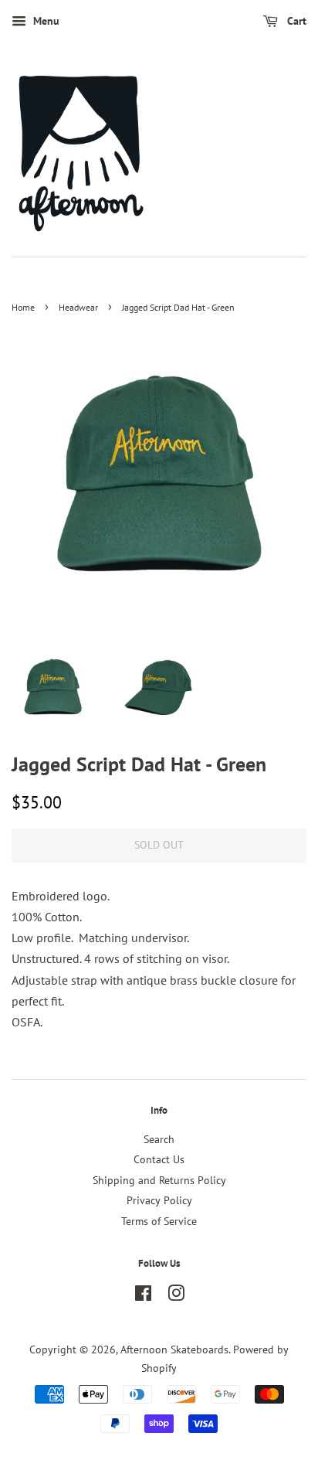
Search (159, 1139)
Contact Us (159, 1159)
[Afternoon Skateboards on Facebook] (143, 1296)
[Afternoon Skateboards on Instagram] (175, 1296)
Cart (295, 21)
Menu (44, 21)
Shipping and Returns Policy (159, 1180)
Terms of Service (159, 1221)
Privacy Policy (159, 1200)
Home (23, 307)
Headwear (78, 307)
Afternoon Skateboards (174, 1349)
